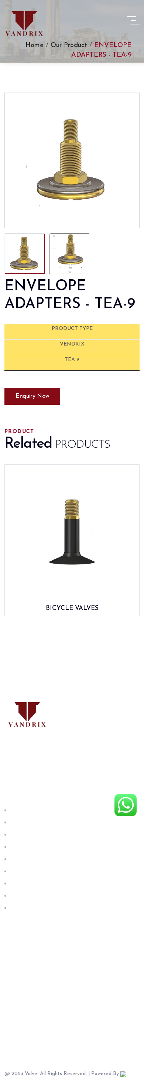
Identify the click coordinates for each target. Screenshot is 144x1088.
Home (35, 45)
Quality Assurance (33, 835)
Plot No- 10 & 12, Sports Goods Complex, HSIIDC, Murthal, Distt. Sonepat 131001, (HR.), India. (83, 1035)
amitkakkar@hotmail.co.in (59, 982)
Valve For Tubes (30, 847)
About (17, 822)
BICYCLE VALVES (72, 608)
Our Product (69, 45)
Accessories (24, 884)
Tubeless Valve (28, 859)
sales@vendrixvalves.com (58, 1002)
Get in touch (26, 908)
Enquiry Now (32, 396)
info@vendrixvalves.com (57, 992)
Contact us (24, 896)
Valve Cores (25, 871)
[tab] (24, 253)
